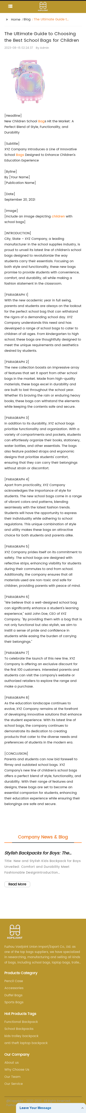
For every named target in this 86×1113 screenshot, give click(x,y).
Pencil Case (13, 981)
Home (15, 19)
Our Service (13, 1083)
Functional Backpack (21, 1021)
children (58, 216)
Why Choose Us (16, 1069)
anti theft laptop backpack (26, 1043)
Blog (27, 19)
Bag (41, 121)
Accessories (13, 988)
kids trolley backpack (21, 1036)
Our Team (12, 1076)
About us (11, 1062)
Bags (20, 154)
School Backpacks (18, 1028)
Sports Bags (13, 1002)
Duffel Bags (13, 995)
